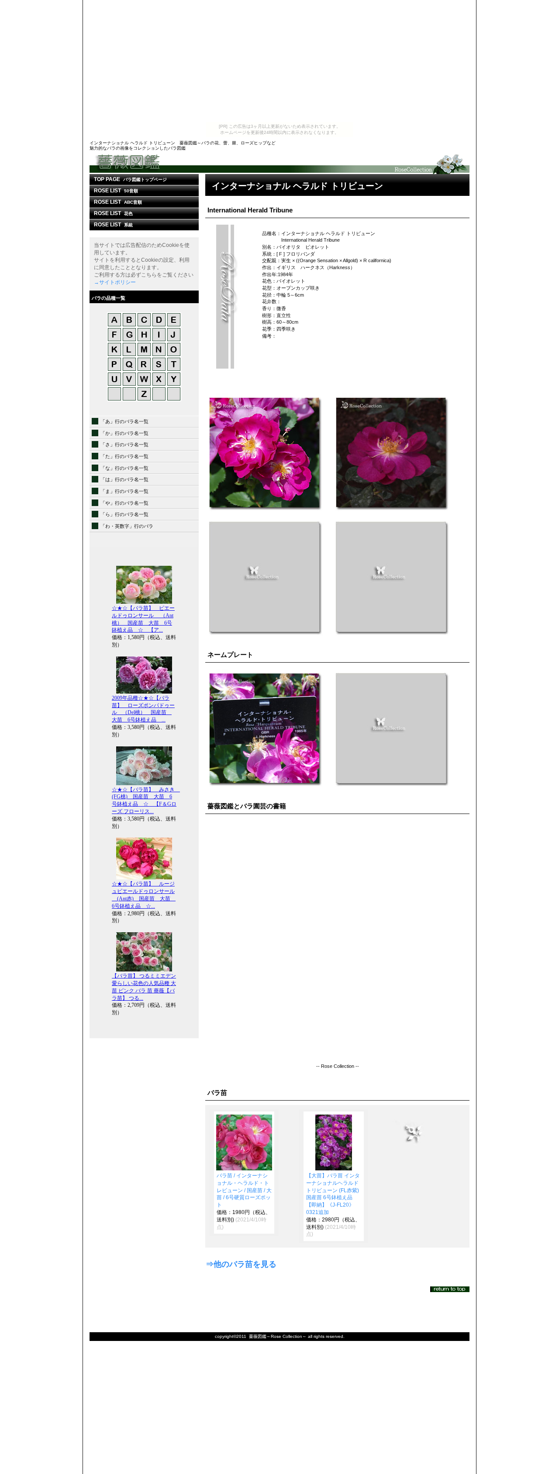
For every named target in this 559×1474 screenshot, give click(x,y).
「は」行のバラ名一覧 (124, 479)
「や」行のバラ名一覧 (124, 503)
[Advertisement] (279, 61)
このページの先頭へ (449, 1289)
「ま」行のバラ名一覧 (124, 491)
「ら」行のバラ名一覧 (124, 514)
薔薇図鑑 (279, 163)
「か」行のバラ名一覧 (124, 433)
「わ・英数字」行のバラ (126, 526)
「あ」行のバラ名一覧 (124, 421)
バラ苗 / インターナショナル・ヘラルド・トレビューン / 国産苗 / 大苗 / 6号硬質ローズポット (244, 1190)
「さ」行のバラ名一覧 (124, 444)
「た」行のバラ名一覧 (124, 456)
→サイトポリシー (115, 282)
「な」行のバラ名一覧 (124, 468)
